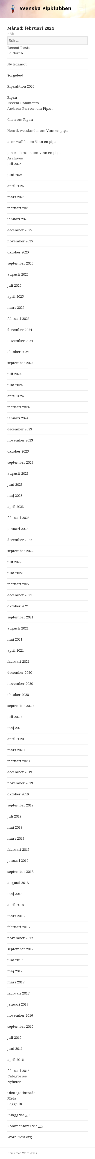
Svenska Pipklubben (45, 8)
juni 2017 (15, 960)
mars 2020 (15, 749)
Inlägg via (19, 1114)
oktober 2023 (18, 451)
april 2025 (15, 296)
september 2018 (20, 871)
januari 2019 (17, 860)
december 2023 (19, 429)
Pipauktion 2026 (20, 86)
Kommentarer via (26, 1126)
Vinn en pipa (57, 130)
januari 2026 (17, 219)
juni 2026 (15, 174)
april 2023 (15, 506)
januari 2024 (17, 418)
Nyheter (14, 1081)
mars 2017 (15, 982)
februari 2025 (18, 318)
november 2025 (20, 241)
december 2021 (19, 595)
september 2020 (20, 705)
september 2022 (20, 550)
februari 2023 (18, 517)
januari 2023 (17, 528)
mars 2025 (15, 307)
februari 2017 (18, 993)
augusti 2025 (18, 274)
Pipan (12, 97)
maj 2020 (14, 727)
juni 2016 (15, 1048)
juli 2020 (14, 716)
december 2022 (19, 539)
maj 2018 (14, 893)
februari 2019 (18, 849)
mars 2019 (15, 838)
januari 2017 (17, 1004)
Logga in (14, 1103)
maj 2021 (14, 639)
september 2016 (20, 1026)
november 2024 (20, 340)
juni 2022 (15, 573)
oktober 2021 (18, 606)
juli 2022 (14, 561)
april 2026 (15, 185)
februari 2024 (18, 407)
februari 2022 (18, 584)
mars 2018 (15, 915)
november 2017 (20, 937)
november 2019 (20, 783)
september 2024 (20, 362)
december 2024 (19, 329)
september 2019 (20, 805)
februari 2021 (18, 661)
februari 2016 (18, 1070)
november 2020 (20, 683)
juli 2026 (14, 163)
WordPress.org (19, 1137)
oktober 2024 (18, 351)
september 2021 (20, 617)
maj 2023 (14, 495)
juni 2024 (15, 384)
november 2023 (20, 440)
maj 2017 (14, 971)
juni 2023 (15, 484)
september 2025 (20, 263)
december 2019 (19, 772)
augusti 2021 (18, 628)
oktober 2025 (18, 252)
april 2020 (15, 738)
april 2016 (15, 1059)
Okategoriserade (21, 1092)
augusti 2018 (18, 882)
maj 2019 (14, 827)
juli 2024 (14, 373)
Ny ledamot (17, 64)
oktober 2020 (18, 694)
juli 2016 (14, 1037)
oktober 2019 (18, 794)
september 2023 (20, 462)
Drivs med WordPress (22, 1153)
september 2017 (20, 949)
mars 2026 (15, 196)
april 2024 (15, 396)
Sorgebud (15, 75)
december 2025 (19, 230)
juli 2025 (14, 285)
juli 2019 (14, 816)
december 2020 (19, 672)
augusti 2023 (18, 473)
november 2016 (20, 1015)
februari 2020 (18, 761)
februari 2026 (18, 208)
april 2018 (15, 904)
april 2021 (15, 650)
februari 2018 (18, 926)
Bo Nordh (15, 53)
